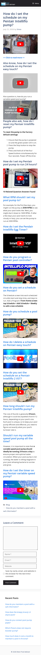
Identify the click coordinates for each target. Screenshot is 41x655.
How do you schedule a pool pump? (20, 313)
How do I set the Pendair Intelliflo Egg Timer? (18, 228)
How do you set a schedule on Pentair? (19, 289)
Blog (8, 505)
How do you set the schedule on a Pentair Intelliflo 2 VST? (16, 375)
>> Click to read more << (13, 57)
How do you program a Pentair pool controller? (17, 258)
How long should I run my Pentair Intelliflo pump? (18, 407)
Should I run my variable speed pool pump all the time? (18, 438)
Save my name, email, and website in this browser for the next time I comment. (20, 573)
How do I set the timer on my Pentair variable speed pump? (19, 473)
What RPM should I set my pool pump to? (19, 198)
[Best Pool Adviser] (8, 3)
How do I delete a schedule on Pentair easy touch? (19, 343)
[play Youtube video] (20, 44)
